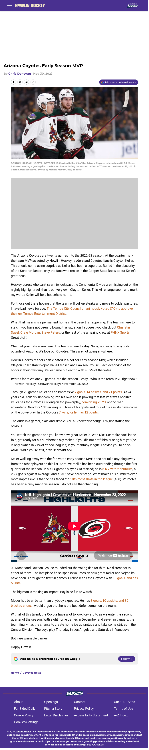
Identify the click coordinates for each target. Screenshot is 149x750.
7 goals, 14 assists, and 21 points (98, 392)
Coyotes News (32, 672)
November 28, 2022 (74, 384)
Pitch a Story (53, 708)
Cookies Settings (26, 722)
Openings (51, 702)
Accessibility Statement (91, 715)
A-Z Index (121, 715)
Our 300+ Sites (124, 702)
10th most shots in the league (91, 479)
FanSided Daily (24, 708)
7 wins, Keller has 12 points (78, 412)
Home (15, 672)
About (18, 702)
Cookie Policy (23, 715)
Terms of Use (123, 708)
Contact (79, 702)
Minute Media (23, 731)
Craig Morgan (30, 332)
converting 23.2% (94, 402)
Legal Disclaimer (56, 715)
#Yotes (16, 379)
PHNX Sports (120, 332)
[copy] (33, 82)
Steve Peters (50, 332)
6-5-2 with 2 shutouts (117, 469)
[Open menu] (9, 5)
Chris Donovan (19, 73)
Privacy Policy (84, 708)
